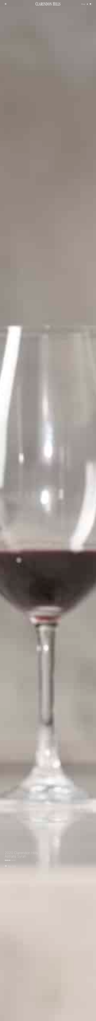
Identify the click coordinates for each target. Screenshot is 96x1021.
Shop (83, 4)
